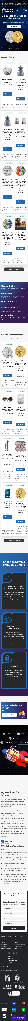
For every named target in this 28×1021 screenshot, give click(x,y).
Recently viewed (21, 339)
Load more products (14, 269)
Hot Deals (4, 339)
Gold (16, 940)
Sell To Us (10, 958)
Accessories (7, 315)
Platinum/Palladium (20, 944)
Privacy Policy (4, 946)
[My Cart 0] (23, 10)
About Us (10, 956)
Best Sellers (18, 948)
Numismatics (7, 301)
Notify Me (20, 377)
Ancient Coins (8, 307)
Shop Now (14, 26)
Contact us (4, 940)
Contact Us (9, 715)
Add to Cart (7, 94)
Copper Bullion (8, 286)
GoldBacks (6, 293)
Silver (16, 942)
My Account (4, 942)
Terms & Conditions (6, 948)
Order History (4, 944)
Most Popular (12, 339)
